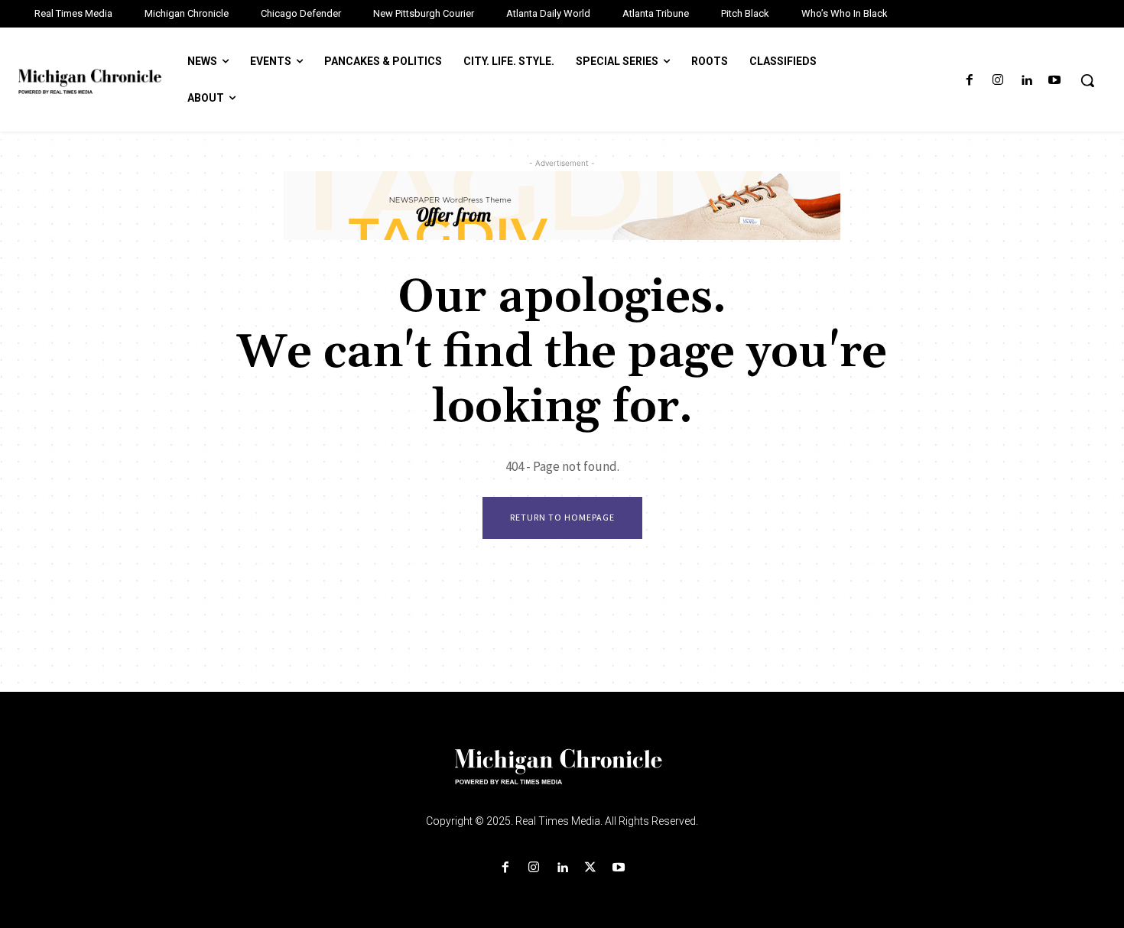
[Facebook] (969, 80)
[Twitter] (590, 868)
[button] (1087, 80)
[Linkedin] (1026, 80)
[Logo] (562, 775)
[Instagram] (997, 80)
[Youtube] (1054, 80)
